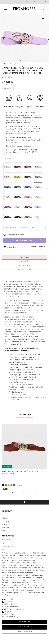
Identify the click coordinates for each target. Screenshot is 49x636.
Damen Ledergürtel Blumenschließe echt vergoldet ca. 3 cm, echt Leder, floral (24, 473)
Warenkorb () (42, 2)
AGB (3, 549)
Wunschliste (41, 17)
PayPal (8, 612)
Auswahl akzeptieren (24, 632)
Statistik (8, 602)
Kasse (3, 531)
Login (3, 515)
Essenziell (9, 599)
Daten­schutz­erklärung (8, 546)
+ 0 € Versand (7, 89)
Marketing (9, 604)
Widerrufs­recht (6, 540)
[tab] (24, 257)
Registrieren (5, 521)
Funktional (9, 614)
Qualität (24, 261)
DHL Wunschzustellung (14, 609)
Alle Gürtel (5, 64)
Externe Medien (11, 607)
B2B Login (5, 518)
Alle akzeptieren (24, 622)
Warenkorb (5, 528)
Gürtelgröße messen (15, 235)
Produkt (24, 257)
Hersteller (24, 270)
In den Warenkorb (23, 241)
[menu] (5, 8)
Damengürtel (14, 64)
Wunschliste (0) (30, 2)
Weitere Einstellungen (11, 617)
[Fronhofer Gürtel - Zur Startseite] (24, 10)
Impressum (5, 543)
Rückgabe (24, 266)
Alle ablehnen (24, 627)
